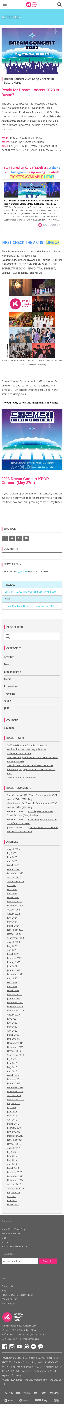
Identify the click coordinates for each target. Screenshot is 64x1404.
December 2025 (15, 873)
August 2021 (13, 978)
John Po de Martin (16, 827)
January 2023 (13, 962)
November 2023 (15, 929)
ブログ (7, 701)
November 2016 (15, 1180)
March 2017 (13, 1168)
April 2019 (12, 1071)
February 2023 (14, 958)
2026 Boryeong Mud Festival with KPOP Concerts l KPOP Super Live (32, 759)
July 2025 (11, 885)
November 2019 (15, 1046)
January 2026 (13, 869)
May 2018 (12, 1115)
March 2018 (13, 1123)
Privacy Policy (8, 1303)
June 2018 (12, 1111)
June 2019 (12, 1063)
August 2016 (13, 1192)
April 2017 (12, 1164)
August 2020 (13, 1014)
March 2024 (13, 925)
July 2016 (11, 1196)
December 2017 (15, 1135)
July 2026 (11, 853)
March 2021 (13, 990)
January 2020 (13, 1038)
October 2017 (14, 1143)
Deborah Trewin (15, 811)
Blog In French (12, 671)
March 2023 (13, 954)
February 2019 (14, 1079)
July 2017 (11, 1152)
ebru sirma (12, 803)
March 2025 (13, 897)
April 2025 (12, 893)
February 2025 (14, 901)
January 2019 (13, 1083)
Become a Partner (11, 1233)
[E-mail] (26, 538)
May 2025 (12, 889)
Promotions (11, 686)
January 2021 (13, 998)
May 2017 (12, 1159)
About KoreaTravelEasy (13, 1229)
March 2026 (13, 865)
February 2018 (14, 1127)
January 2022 (13, 970)
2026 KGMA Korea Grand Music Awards (27, 745)
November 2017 (15, 1139)
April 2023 (12, 949)
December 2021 (15, 974)
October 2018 (14, 1095)
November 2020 (15, 1006)
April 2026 (12, 861)
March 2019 (13, 1075)
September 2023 (15, 937)
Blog (6, 664)
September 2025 (15, 881)
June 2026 (12, 857)
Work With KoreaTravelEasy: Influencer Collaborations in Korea (26, 751)
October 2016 (14, 1184)
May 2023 (12, 946)
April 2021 (12, 986)
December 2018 (15, 1087)
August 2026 (13, 848)
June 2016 (12, 1200)
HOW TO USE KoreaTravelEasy (17, 1294)
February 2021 (14, 994)
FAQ (4, 1290)
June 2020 (12, 1022)
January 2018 (13, 1131)
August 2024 (13, 913)
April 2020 (12, 1030)
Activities (9, 657)
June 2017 (12, 1155)
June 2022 (12, 966)
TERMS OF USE (9, 1299)
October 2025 (14, 877)
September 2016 (15, 1188)
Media (7, 679)
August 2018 (13, 1103)
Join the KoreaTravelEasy (14, 1246)
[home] (32, 4)
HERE (48, 176)
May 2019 (12, 1067)
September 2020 (15, 1010)
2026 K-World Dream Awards (22, 777)
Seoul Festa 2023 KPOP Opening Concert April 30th (30, 591)
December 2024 (15, 905)
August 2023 (13, 941)
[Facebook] (5, 538)
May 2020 (12, 1026)
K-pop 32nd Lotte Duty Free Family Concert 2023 (29, 605)
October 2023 (14, 933)
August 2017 (13, 1147)
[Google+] (19, 538)
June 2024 (12, 917)
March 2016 (13, 1204)
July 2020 (11, 1018)
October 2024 (14, 909)
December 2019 (15, 1042)
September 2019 (15, 1054)
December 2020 (15, 1002)
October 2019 (14, 1050)
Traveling (9, 693)
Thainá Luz (12, 795)
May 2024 (12, 921)
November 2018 (15, 1091)
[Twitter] (12, 538)
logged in (21, 571)
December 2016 (15, 1176)
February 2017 (14, 1172)
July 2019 (11, 1059)
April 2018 (12, 1119)
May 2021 (12, 982)
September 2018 (15, 1099)
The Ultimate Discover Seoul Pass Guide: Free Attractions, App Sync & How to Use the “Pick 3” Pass (31, 769)
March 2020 (13, 1034)
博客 (6, 708)
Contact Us (7, 1286)
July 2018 (11, 1107)
